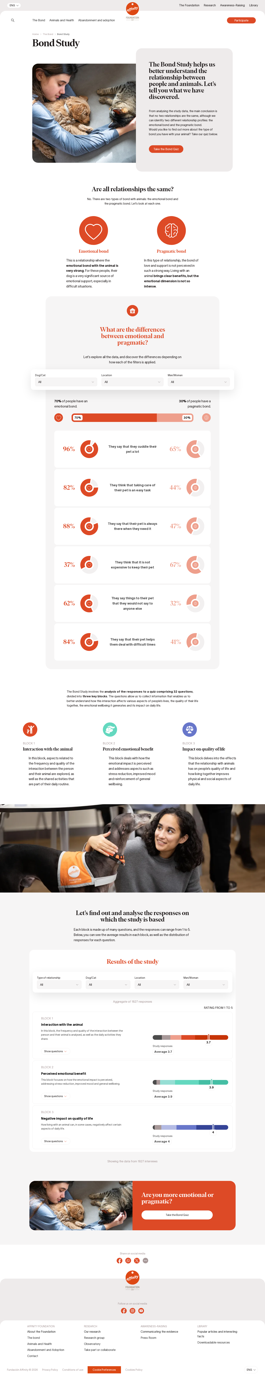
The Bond (48, 34)
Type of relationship (48, 977)
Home (35, 34)
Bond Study (63, 34)
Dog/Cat (40, 375)
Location (106, 375)
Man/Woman (175, 375)
